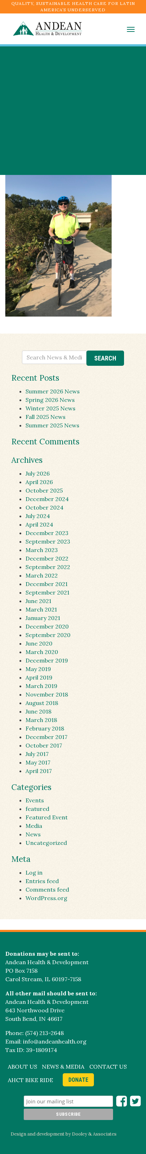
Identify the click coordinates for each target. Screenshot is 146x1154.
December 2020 (47, 626)
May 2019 (38, 668)
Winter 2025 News (50, 408)
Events (35, 800)
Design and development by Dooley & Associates (64, 1134)
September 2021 (47, 592)
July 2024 (38, 515)
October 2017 (44, 745)
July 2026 (38, 473)
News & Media (63, 1066)
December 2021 (47, 583)
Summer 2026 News (53, 391)
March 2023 (42, 549)
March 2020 (42, 651)
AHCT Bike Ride (30, 1080)
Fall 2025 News (46, 416)
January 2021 (43, 617)
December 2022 (47, 558)
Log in (34, 872)
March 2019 (41, 685)
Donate (78, 1079)
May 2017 (38, 762)
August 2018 (42, 702)
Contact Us (108, 1066)
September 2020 (48, 634)
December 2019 (47, 660)
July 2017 (37, 753)
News (33, 834)
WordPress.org (46, 898)
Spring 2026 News (50, 399)
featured (37, 808)
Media (34, 825)
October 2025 (44, 490)
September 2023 (48, 541)
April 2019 (39, 677)
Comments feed (47, 889)
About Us (22, 1066)
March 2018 (41, 719)
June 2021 (38, 600)
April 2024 (39, 524)
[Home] (44, 29)
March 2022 (42, 575)
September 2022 (48, 566)
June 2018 (38, 711)
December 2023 (47, 532)
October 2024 (44, 507)
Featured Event (47, 817)
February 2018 (45, 728)
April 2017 (39, 770)
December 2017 (46, 736)
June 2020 (39, 643)
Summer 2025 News (52, 425)
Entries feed (42, 881)
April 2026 (39, 481)
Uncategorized (46, 842)
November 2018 (47, 694)
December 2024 (47, 498)
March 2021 (41, 609)
